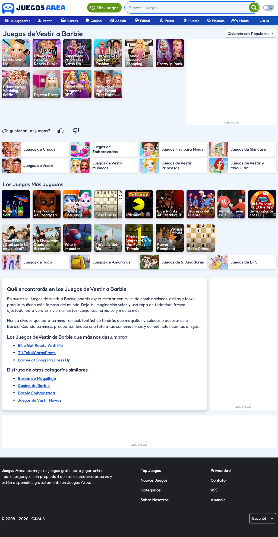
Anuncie (218, 499)
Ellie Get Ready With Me (40, 345)
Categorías (151, 489)
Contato (218, 480)
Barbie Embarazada (36, 392)
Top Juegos (151, 470)
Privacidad (221, 470)
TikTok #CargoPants (37, 352)
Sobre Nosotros (155, 499)
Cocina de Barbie (34, 385)
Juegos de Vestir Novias (40, 400)
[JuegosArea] (33, 8)
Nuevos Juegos (154, 480)
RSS (214, 489)
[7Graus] (38, 519)
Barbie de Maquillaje (37, 378)
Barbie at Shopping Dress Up (44, 360)
